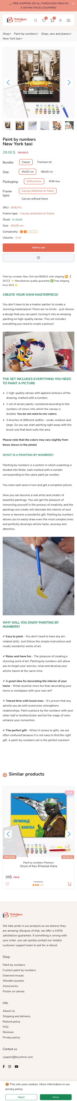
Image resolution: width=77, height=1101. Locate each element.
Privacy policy (11, 1037)
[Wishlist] (38, 258)
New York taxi (12, 39)
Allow (55, 1097)
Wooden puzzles (13, 981)
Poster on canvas (14, 991)
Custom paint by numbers (19, 970)
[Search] (36, 20)
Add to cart (38, 247)
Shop (6, 34)
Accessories (10, 986)
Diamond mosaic (13, 976)
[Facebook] (4, 1066)
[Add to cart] (69, 884)
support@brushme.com (18, 1057)
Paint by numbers (25, 34)
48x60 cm (47, 171)
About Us (9, 1011)
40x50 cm (27, 171)
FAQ (5, 1027)
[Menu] (69, 20)
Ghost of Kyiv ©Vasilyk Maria (38, 866)
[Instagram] (9, 1066)
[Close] (73, 4)
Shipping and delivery (16, 1016)
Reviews (8, 1032)
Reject (21, 1097)
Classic (26, 162)
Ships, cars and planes (55, 34)
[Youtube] (16, 1066)
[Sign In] (60, 20)
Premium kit (44, 162)
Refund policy (11, 1022)
